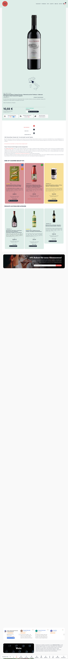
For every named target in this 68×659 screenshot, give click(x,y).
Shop (4, 94)
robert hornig (56, 631)
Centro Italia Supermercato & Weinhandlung (12, 632)
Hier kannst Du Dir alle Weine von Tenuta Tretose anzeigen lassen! (15, 144)
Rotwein (9, 94)
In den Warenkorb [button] (16, 201)
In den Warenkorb (33, 112)
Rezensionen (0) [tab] (28, 135)
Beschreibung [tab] (26, 128)
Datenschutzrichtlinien (58, 263)
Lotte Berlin (41, 631)
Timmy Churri (27, 631)
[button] (66, 656)
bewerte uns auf (10, 638)
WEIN (7, 94)
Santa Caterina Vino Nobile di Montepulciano (22, 154)
